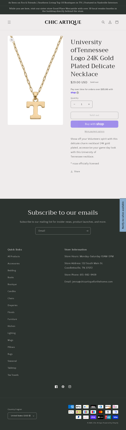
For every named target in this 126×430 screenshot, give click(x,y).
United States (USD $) (21, 416)
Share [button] (77, 171)
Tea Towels (13, 375)
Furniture (12, 319)
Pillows (11, 347)
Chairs (11, 298)
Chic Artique (97, 423)
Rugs (10, 354)
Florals (11, 312)
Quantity (75, 98)
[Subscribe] (87, 231)
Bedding (12, 270)
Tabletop (12, 368)
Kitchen (11, 326)
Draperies (12, 305)
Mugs (10, 340)
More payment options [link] (94, 131)
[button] (9, 22)
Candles (12, 291)
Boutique (12, 284)
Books (11, 277)
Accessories (14, 263)
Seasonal (12, 361)
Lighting (12, 333)
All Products (14, 256)
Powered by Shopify (110, 423)
